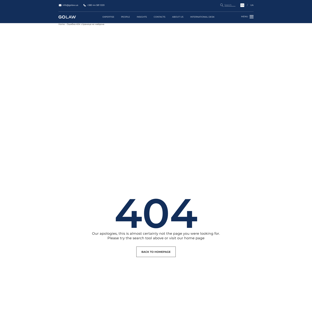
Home (61, 24)
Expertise (108, 17)
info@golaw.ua (70, 5)
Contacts (159, 17)
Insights (142, 17)
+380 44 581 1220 (95, 5)
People (125, 17)
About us (177, 17)
